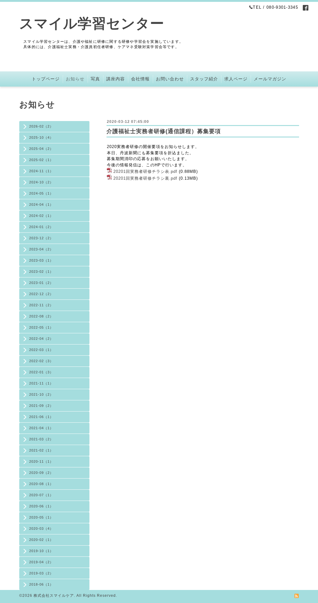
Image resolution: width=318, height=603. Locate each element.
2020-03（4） (41, 528)
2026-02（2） (41, 126)
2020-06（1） (41, 506)
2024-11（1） (41, 171)
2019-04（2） (41, 562)
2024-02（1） (41, 216)
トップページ (46, 78)
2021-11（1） (41, 383)
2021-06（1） (41, 417)
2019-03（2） (41, 573)
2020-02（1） (41, 540)
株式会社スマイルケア (54, 595)
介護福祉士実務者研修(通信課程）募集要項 (164, 131)
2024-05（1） (41, 193)
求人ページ (236, 78)
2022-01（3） (41, 372)
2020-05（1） (41, 517)
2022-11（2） (41, 305)
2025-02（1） (41, 160)
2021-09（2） (41, 405)
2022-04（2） (41, 338)
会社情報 (140, 78)
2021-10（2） (41, 394)
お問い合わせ (170, 78)
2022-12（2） (41, 294)
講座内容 (115, 78)
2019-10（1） (41, 551)
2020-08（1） (41, 484)
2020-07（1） (41, 495)
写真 (95, 78)
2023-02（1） (41, 271)
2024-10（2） (41, 182)
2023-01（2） (41, 283)
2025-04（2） (41, 149)
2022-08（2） (41, 316)
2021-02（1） (41, 450)
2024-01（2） (41, 227)
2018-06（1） (41, 584)
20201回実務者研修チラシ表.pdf (145, 171)
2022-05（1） (41, 327)
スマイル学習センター (91, 23)
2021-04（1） (41, 428)
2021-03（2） (41, 439)
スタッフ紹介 (204, 78)
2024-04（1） (41, 204)
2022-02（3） (41, 361)
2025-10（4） (41, 137)
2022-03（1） (41, 350)
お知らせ (75, 78)
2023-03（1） (41, 260)
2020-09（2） (41, 473)
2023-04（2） (41, 249)
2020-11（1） (41, 461)
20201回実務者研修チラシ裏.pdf (145, 178)
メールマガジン (270, 78)
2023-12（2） (41, 238)
